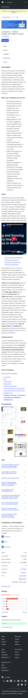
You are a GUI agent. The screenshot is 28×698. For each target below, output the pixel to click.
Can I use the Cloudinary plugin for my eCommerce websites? (9, 503)
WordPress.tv (5, 657)
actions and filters (6, 319)
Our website (7, 377)
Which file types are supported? (10, 478)
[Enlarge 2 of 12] (11, 415)
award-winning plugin (14, 197)
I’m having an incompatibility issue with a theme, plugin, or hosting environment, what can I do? (10, 497)
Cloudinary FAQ (8, 393)
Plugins (17, 642)
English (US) (24, 572)
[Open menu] (25, 2)
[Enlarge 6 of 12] (11, 447)
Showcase (18, 636)
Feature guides (8, 381)
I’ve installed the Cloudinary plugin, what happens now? (9, 472)
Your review (4, 612)
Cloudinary (6, 36)
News (3, 639)
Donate (17, 654)
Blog (5, 379)
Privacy (3, 644)
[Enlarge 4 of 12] (11, 430)
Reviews (5, 50)
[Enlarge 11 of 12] (24, 444)
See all (25, 612)
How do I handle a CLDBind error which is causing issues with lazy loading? (9, 515)
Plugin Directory (5, 6)
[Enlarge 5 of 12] (11, 439)
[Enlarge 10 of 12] (24, 434)
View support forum (6, 627)
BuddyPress (5, 670)
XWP (6, 541)
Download (5, 40)
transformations (14, 328)
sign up (16, 347)
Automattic (8, 547)
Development (6, 58)
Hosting (3, 642)
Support (5, 62)
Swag (17, 657)
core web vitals (22, 575)
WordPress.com (6, 662)
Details (5, 46)
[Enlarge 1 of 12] (11, 408)
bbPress (4, 667)
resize (20, 582)
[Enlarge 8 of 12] (24, 417)
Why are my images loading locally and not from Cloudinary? (10, 509)
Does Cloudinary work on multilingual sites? (7, 490)
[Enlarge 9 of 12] (24, 426)
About (3, 636)
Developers (4, 654)
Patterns (17, 644)
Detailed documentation (10, 386)
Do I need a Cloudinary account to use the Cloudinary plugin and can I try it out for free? (10, 466)
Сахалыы (7, 677)
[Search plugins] (17, 17)
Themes (17, 639)
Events (17, 652)
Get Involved (18, 649)
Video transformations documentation (14, 390)
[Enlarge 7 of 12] (24, 408)
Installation (6, 54)
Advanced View (5, 586)
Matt (3, 665)
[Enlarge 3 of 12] (11, 423)
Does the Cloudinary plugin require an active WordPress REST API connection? (9, 484)
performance (15, 582)
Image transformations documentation (14, 388)
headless (16, 151)
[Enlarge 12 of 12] (24, 452)
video (24, 582)
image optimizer (22, 578)
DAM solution (7, 384)
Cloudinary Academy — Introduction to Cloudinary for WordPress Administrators (12, 262)
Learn (3, 649)
